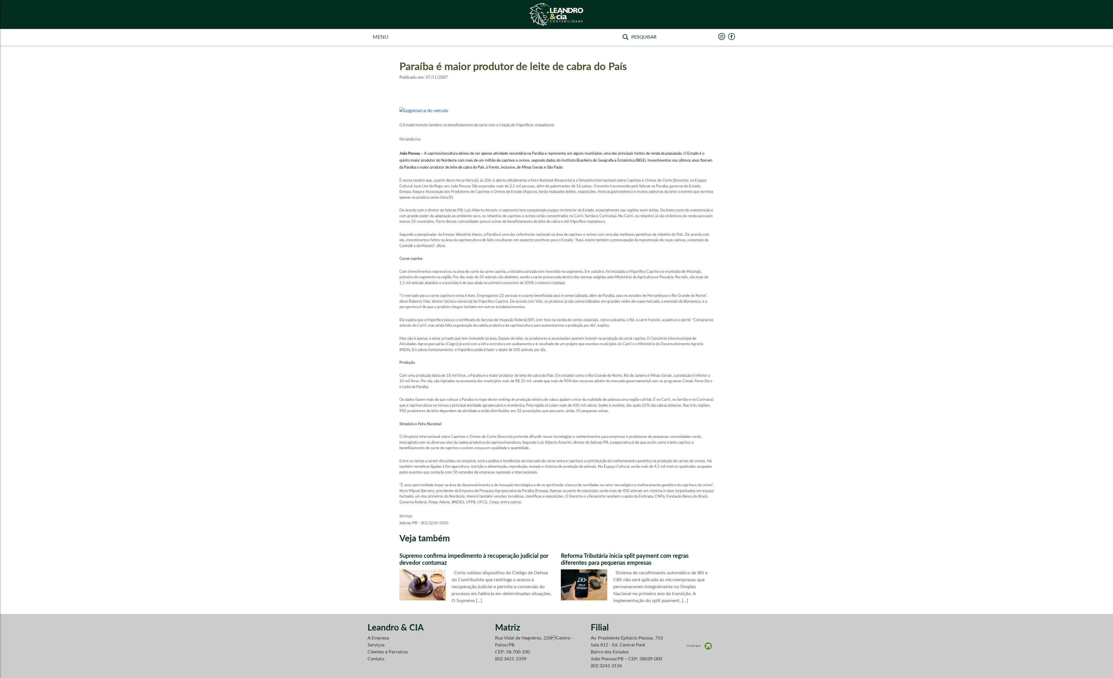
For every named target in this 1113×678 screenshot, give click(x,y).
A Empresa (378, 638)
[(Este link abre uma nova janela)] (423, 110)
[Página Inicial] (556, 14)
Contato (376, 659)
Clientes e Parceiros (388, 652)
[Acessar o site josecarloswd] (699, 646)
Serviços (376, 645)
